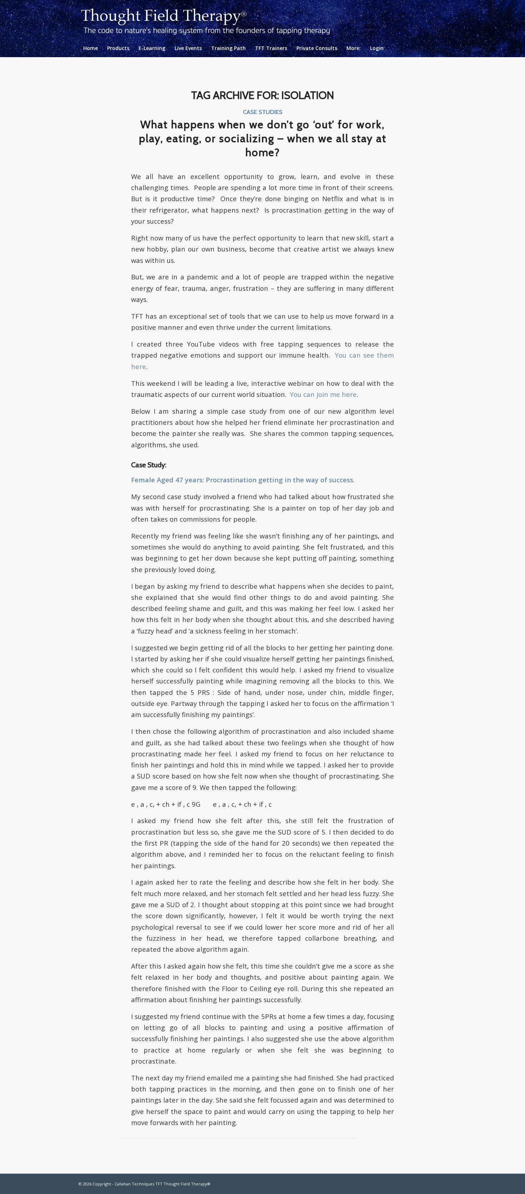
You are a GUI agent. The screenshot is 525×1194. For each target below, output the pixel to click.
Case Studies (262, 111)
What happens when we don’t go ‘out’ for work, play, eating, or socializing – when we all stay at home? (262, 138)
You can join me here (323, 394)
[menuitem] (90, 48)
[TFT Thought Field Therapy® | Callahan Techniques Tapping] (211, 19)
